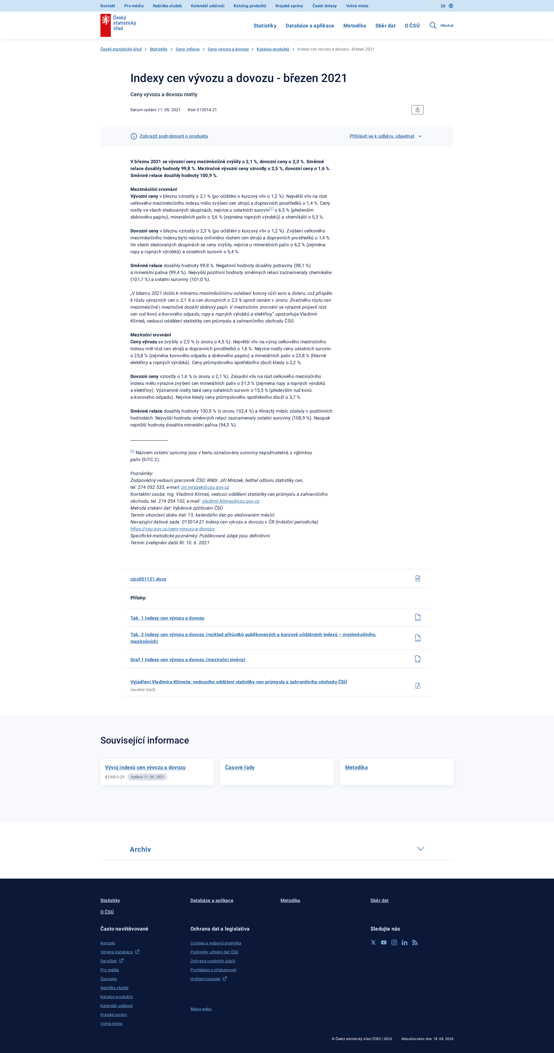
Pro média (134, 5)
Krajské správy (289, 5)
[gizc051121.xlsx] (418, 659)
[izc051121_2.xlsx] (418, 638)
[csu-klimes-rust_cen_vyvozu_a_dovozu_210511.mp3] (418, 686)
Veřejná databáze (116, 952)
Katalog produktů (250, 5)
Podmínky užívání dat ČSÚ (214, 952)
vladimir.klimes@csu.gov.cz (230, 501)
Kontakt (107, 5)
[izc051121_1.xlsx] (418, 617)
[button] (142, 929)
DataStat (108, 961)
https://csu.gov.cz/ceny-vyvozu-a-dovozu (172, 529)
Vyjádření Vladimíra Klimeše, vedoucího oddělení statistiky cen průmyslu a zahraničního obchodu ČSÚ (238, 682)
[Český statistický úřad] (118, 25)
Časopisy (108, 978)
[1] (132, 451)
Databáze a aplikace (310, 26)
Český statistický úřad (121, 49)
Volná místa (357, 5)
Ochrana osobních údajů (212, 961)
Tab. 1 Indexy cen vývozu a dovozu (167, 618)
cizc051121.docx (148, 579)
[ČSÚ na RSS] (415, 942)
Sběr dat (385, 26)
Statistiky (265, 26)
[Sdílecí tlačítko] (417, 109)
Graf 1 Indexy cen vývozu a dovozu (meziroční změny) (188, 659)
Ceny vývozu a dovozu (228, 49)
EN (443, 6)
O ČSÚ (412, 26)
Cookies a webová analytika (216, 943)
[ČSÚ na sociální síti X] (373, 942)
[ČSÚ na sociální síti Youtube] (384, 942)
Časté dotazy (324, 5)
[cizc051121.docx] (418, 578)
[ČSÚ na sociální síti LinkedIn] (404, 942)
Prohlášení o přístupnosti (213, 970)
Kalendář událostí (207, 5)
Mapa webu (201, 1009)
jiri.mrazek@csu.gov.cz (205, 487)
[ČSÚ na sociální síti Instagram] (394, 942)
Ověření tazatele (205, 978)
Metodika (354, 26)
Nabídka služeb (167, 5)
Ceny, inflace (188, 49)
